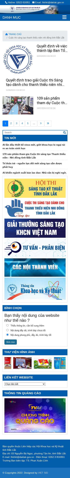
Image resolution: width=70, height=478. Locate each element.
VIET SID (43, 472)
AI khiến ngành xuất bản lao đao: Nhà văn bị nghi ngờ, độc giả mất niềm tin (34, 172)
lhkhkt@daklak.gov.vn (22, 457)
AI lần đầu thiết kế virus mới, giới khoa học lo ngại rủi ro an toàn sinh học (34, 144)
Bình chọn (10, 342)
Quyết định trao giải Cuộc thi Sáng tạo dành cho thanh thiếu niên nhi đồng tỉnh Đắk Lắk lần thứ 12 (34, 82)
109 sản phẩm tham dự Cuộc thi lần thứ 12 (51, 100)
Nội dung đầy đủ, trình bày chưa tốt (28, 330)
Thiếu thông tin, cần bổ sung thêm (27, 325)
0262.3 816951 (56, 457)
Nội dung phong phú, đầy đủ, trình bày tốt (31, 335)
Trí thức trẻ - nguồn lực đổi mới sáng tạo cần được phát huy (32, 163)
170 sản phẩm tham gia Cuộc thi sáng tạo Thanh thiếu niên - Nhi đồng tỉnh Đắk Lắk (34, 153)
